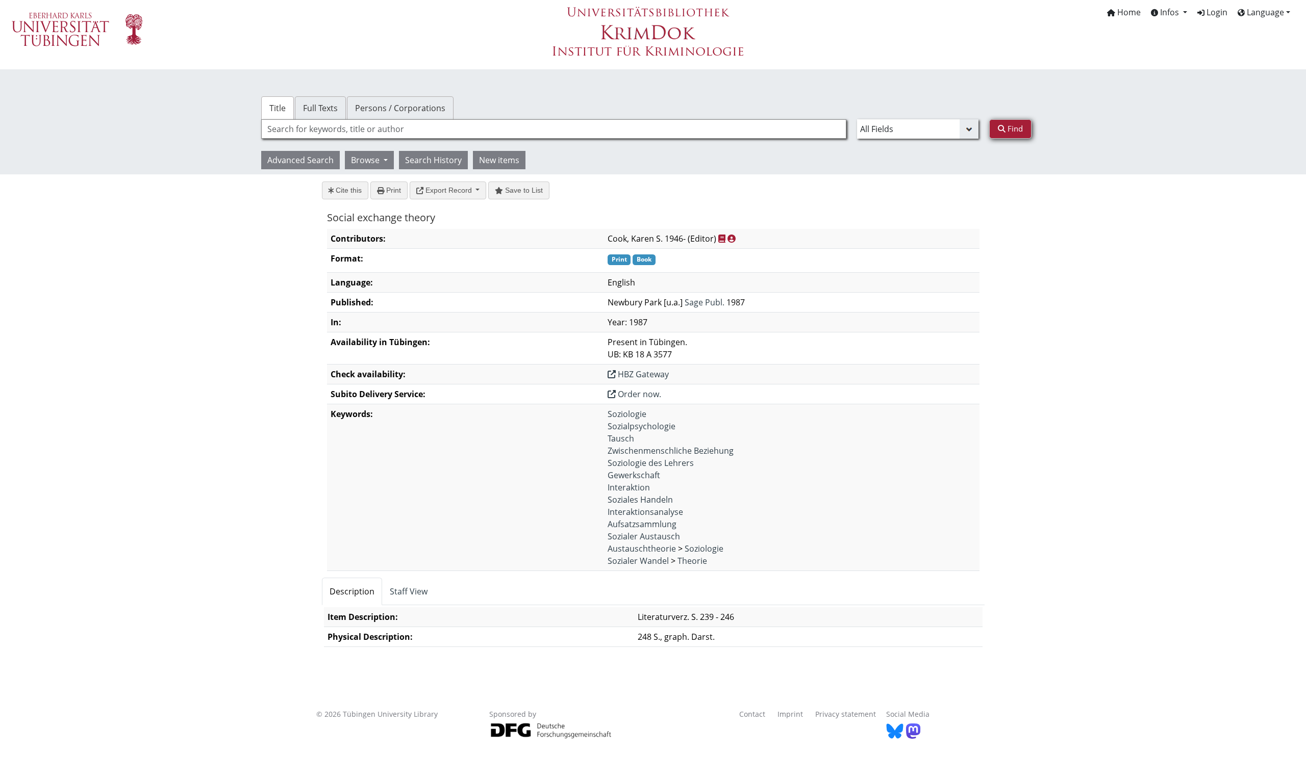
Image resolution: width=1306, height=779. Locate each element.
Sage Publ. (704, 302)
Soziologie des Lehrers (651, 463)
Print (392, 190)
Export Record (448, 190)
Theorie (692, 560)
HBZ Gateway (642, 374)
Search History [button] (433, 160)
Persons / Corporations (400, 108)
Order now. (638, 394)
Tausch (621, 438)
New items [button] (499, 160)
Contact (752, 714)
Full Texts (320, 108)
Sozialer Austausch (644, 536)
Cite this (348, 190)
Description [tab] (352, 591)
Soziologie (627, 414)
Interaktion (629, 487)
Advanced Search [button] (300, 160)
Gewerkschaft (634, 475)
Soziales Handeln (640, 499)
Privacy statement (845, 714)
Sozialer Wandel (638, 560)
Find (1014, 128)
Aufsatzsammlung (642, 524)
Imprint (790, 714)
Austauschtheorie (642, 548)
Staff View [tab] (409, 591)
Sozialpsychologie (641, 426)
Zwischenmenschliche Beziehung (671, 450)
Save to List (523, 190)
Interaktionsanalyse (645, 511)
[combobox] (553, 129)
